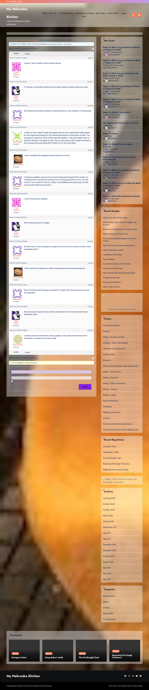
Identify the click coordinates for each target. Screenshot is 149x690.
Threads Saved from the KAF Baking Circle (120, 430)
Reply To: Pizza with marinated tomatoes (121, 196)
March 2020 (108, 515)
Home (44, 13)
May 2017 (107, 539)
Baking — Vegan (109, 395)
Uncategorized (109, 619)
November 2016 (109, 550)
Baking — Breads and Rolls (113, 337)
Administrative (109, 596)
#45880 (90, 241)
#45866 (90, 172)
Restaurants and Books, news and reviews (120, 366)
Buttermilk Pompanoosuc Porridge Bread (120, 229)
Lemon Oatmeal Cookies (113, 250)
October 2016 (108, 556)
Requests (107, 360)
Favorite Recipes (67, 13)
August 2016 (108, 562)
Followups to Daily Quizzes (114, 349)
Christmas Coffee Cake (112, 268)
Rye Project (101, 13)
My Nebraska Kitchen (23, 676)
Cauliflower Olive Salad (112, 255)
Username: (14, 369)
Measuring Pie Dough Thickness (116, 464)
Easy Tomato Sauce (111, 287)
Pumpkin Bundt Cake (111, 277)
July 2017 (107, 533)
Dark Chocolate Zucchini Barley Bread (118, 245)
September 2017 (110, 527)
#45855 (90, 58)
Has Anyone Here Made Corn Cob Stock (121, 123)
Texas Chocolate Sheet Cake (115, 218)
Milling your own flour (111, 412)
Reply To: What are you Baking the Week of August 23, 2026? (121, 48)
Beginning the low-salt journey (115, 469)
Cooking (106, 608)
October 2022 (109, 504)
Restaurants (108, 613)
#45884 (90, 306)
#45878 (90, 217)
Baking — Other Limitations (114, 383)
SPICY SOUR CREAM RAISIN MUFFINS (119, 273)
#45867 (90, 194)
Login (123, 13)
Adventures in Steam (85, 13)
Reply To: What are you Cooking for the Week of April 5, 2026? (121, 74)
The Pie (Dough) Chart (112, 458)
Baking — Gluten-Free (112, 372)
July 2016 (107, 568)
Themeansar (47, 686)
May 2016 (107, 579)
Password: (14, 375)
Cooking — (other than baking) (28, 40)
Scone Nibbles (109, 259)
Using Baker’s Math (111, 452)
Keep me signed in (18, 381)
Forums (16, 40)
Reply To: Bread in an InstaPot (116, 112)
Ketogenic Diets (109, 446)
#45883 (90, 285)
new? (84, 16)
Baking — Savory (110, 389)
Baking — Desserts (110, 377)
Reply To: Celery (110, 133)
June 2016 (107, 573)
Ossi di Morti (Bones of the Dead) (117, 264)
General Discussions (111, 325)
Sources (106, 418)
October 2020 (109, 510)
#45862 (90, 127)
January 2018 (108, 521)
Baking (105, 602)
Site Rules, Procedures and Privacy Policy (125, 686)
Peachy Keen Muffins (112, 282)
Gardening (107, 406)
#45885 (90, 330)
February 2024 (109, 498)
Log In (85, 387)
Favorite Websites (110, 401)
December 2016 (109, 544)
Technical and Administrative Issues (117, 424)
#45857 (90, 82)
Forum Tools (113, 13)
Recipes (106, 331)
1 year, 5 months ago (52, 44)
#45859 (90, 106)
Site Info (53, 13)
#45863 (90, 150)
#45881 (90, 263)
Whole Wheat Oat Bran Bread (115, 234)
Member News (109, 354)
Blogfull (36, 686)
